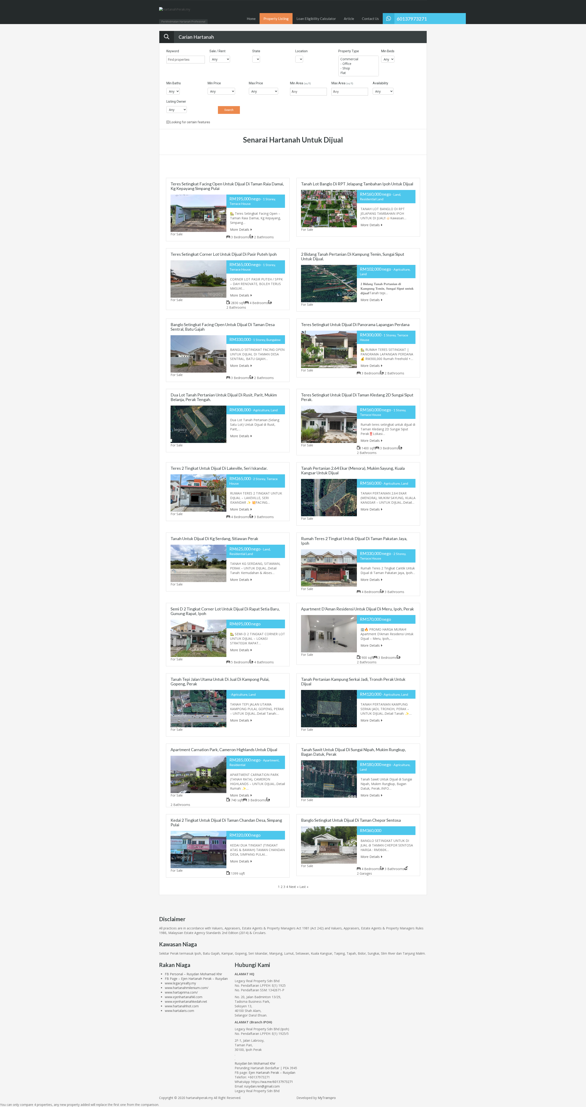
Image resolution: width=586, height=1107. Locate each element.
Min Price (214, 83)
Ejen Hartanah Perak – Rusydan (272, 1072)
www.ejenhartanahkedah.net (186, 1001)
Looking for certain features (189, 122)
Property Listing (276, 18)
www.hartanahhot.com (182, 1006)
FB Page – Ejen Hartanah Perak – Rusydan (196, 978)
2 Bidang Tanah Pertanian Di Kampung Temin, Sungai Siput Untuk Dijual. (352, 256)
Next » (293, 887)
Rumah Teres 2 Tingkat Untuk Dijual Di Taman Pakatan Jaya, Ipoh (354, 541)
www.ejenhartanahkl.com (183, 997)
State (256, 51)
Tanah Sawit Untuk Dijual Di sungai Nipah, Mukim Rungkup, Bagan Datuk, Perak (353, 752)
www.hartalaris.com (179, 1010)
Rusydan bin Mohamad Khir (255, 1063)
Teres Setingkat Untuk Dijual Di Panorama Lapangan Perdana (355, 324)
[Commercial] (358, 59)
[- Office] (358, 63)
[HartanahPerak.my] (174, 14)
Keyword (172, 51)
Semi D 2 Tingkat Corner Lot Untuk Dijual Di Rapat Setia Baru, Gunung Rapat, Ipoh (225, 611)
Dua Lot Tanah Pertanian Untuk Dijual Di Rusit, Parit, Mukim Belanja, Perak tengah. (224, 397)
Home (251, 18)
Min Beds (387, 51)
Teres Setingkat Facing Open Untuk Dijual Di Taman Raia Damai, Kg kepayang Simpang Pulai (227, 186)
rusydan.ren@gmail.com (262, 1086)
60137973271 (412, 19)
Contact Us (370, 18)
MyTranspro (326, 1098)
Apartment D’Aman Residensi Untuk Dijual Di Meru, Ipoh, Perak (357, 608)
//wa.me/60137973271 (276, 1082)
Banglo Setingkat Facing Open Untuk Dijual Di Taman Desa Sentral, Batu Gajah (223, 327)
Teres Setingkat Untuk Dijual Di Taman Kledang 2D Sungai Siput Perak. (357, 397)
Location (301, 51)
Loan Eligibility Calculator (316, 18)
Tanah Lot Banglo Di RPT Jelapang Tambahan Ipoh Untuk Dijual (357, 183)
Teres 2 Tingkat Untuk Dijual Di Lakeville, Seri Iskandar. (219, 468)
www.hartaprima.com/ (181, 992)
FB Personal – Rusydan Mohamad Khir (193, 974)
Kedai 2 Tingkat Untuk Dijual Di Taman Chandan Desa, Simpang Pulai (226, 822)
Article (349, 18)
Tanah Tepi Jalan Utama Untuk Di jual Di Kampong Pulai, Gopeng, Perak (220, 681)
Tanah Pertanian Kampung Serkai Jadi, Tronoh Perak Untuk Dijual (353, 681)
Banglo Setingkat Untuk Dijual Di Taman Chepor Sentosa (351, 820)
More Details (240, 229)
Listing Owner (176, 101)
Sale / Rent (217, 51)
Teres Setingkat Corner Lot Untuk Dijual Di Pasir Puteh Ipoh (224, 254)
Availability (380, 83)
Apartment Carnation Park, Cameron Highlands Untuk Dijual (224, 749)
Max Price (256, 83)
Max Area (342, 83)
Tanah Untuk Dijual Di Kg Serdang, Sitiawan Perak (214, 538)
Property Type (348, 51)
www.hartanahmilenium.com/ (186, 988)
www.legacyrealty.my (180, 983)
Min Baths (173, 83)
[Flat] (358, 73)
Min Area (300, 83)
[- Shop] (358, 68)
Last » (303, 887)
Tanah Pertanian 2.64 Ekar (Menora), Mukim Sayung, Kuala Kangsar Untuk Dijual (353, 470)
